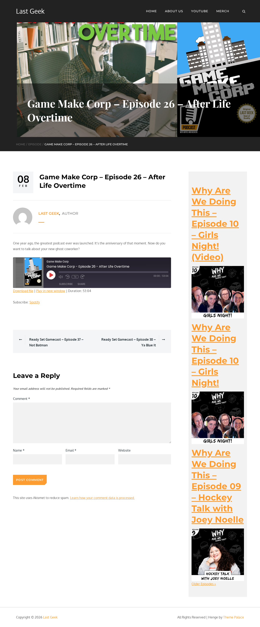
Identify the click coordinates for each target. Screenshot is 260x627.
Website (124, 450)
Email (71, 450)
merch (222, 11)
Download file (23, 291)
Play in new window (50, 291)
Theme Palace (233, 617)
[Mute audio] (61, 277)
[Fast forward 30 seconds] (82, 277)
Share (81, 284)
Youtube (199, 11)
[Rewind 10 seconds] (68, 277)
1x (75, 276)
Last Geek (30, 11)
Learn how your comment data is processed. (102, 498)
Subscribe (66, 284)
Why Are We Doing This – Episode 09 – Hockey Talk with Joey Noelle (218, 486)
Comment (21, 399)
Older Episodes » (204, 584)
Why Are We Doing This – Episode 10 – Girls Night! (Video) (215, 224)
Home (151, 11)
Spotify (34, 302)
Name (19, 450)
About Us (174, 11)
